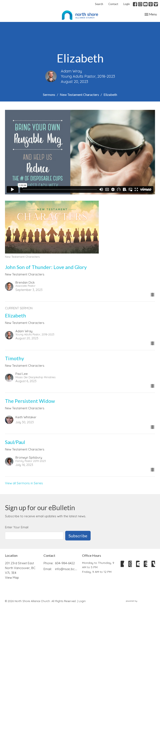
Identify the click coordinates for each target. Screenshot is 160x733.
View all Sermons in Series (24, 483)
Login (126, 4)
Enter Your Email (16, 527)
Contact (113, 4)
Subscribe (78, 535)
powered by (138, 604)
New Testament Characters (79, 94)
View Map (12, 578)
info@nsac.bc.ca (66, 569)
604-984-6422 (65, 563)
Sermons (49, 94)
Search (99, 4)
